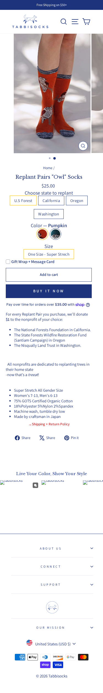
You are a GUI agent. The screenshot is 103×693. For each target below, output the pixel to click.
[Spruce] (55, 234)
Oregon (76, 200)
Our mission (50, 627)
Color (49, 225)
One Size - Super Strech (48, 254)
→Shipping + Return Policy (48, 423)
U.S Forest (23, 200)
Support (51, 584)
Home (47, 167)
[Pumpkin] (42, 234)
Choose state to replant (49, 193)
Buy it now (48, 290)
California (51, 200)
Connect (51, 566)
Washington (48, 213)
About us (51, 548)
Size (48, 246)
